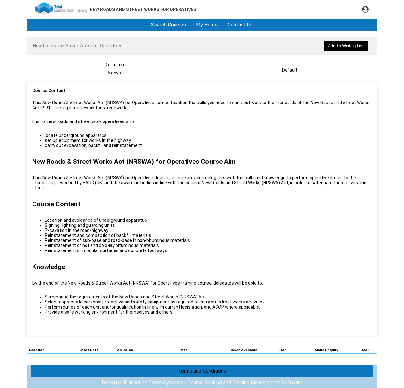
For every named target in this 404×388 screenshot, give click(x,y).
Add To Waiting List (346, 46)
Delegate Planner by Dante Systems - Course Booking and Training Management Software (202, 382)
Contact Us (240, 25)
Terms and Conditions (202, 371)
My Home (206, 25)
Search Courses (168, 25)
